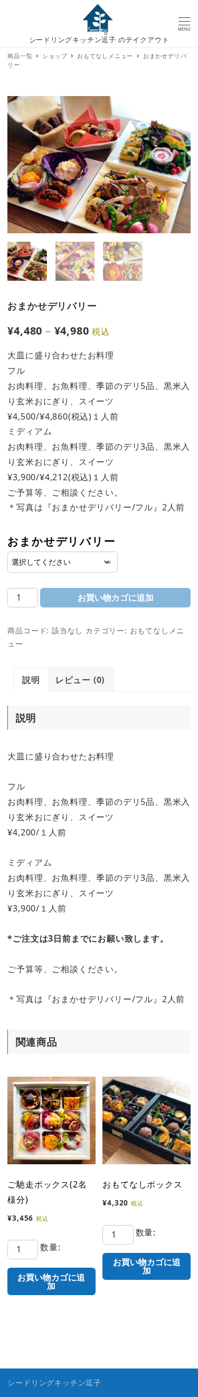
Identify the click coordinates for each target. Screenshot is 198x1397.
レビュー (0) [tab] (80, 680)
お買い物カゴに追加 (116, 597)
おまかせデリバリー (61, 541)
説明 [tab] (31, 680)
